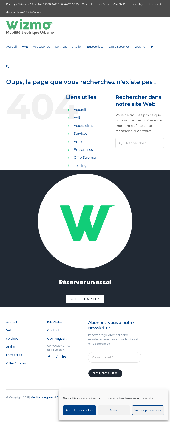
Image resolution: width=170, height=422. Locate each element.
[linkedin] (64, 356)
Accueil (80, 110)
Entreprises (83, 150)
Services (80, 134)
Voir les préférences (147, 410)
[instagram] (56, 356)
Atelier (79, 142)
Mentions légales (42, 397)
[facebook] (49, 356)
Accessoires (83, 126)
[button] (7, 66)
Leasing (80, 166)
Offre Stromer (85, 157)
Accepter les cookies (79, 410)
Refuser (114, 410)
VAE (77, 118)
